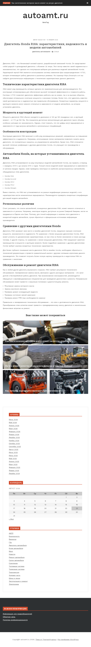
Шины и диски (14, 578)
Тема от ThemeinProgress (46, 639)
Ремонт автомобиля (17, 557)
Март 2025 (13, 464)
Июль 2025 (13, 452)
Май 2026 (13, 422)
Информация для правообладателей (17, 614)
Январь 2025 (14, 470)
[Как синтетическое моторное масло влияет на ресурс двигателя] (45, 332)
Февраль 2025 (14, 467)
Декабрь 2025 (14, 437)
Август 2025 (13, 449)
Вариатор (12, 539)
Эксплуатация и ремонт (18, 581)
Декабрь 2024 (14, 473)
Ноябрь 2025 (14, 441)
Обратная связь (9, 617)
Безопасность (14, 536)
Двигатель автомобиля (41, 52)
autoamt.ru (45, 16)
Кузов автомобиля (16, 548)
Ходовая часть (14, 575)
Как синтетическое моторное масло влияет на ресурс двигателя (37, 3)
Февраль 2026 (14, 431)
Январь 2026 (14, 434)
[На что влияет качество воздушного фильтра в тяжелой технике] (45, 357)
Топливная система (16, 566)
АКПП (11, 533)
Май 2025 (13, 458)
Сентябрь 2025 (15, 446)
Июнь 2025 (13, 455)
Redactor (41, 40)
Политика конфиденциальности (15, 620)
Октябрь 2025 (14, 443)
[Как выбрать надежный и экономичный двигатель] (45, 382)
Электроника (14, 584)
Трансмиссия (14, 572)
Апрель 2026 (14, 426)
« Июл (11, 519)
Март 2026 (13, 429)
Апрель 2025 (14, 461)
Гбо (10, 542)
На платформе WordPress (68, 639)
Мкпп (11, 551)
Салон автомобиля (16, 560)
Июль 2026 (13, 419)
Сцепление (13, 563)
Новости (12, 554)
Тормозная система (16, 569)
